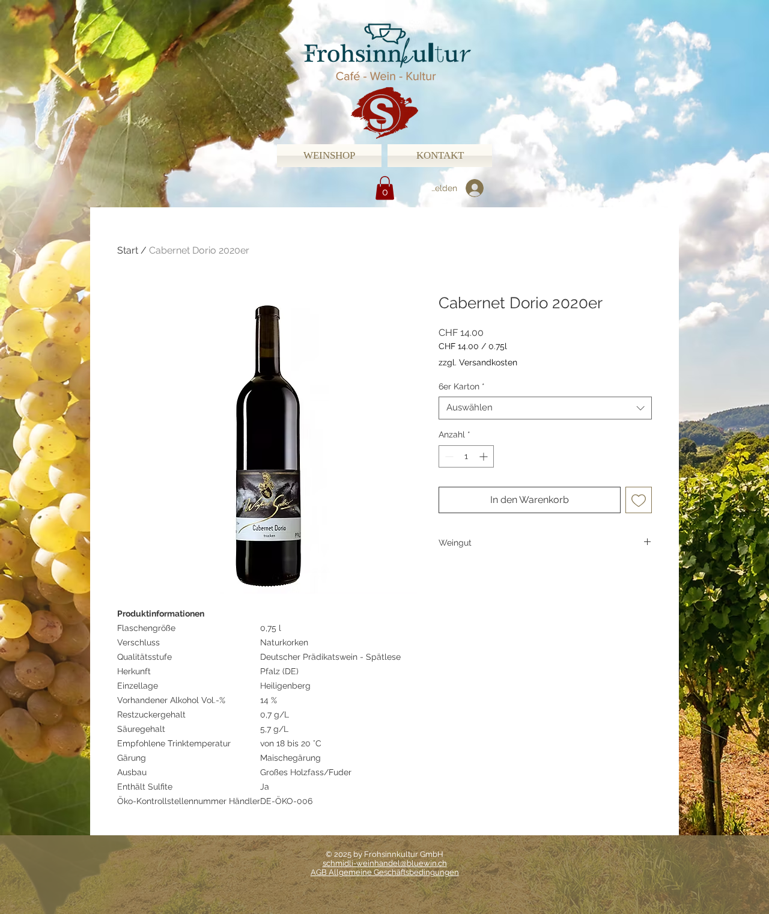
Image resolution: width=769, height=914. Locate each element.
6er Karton (462, 386)
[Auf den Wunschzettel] (638, 500)
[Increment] (484, 456)
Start (127, 250)
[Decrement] (447, 456)
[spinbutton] (466, 456)
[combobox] (545, 408)
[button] (385, 188)
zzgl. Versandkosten (478, 362)
